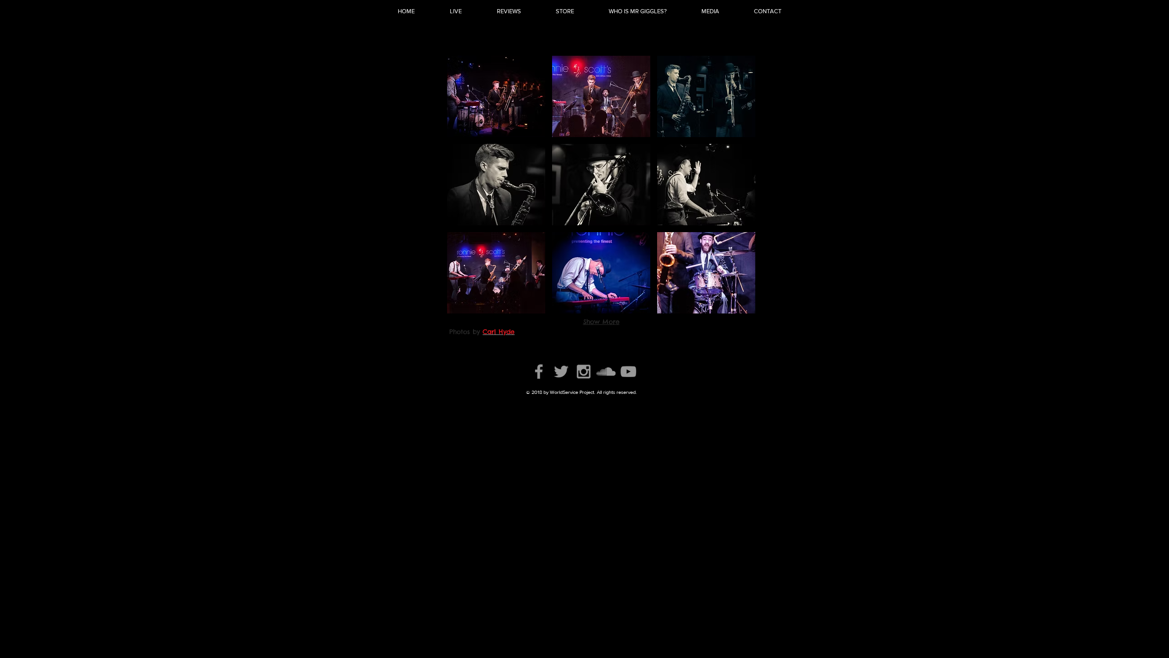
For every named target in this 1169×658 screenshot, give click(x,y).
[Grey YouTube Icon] (628, 371)
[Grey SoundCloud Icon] (606, 371)
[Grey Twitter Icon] (561, 371)
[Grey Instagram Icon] (583, 371)
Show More (601, 322)
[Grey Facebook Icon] (538, 371)
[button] (496, 96)
